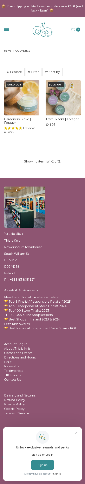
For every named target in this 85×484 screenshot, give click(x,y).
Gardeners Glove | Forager (17, 120)
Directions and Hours (20, 357)
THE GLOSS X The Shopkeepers (28, 315)
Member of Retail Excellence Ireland (31, 297)
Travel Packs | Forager (62, 119)
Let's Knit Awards (17, 324)
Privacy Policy (14, 404)
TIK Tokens (12, 375)
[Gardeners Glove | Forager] (21, 97)
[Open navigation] (6, 29)
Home (7, 50)
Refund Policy (14, 400)
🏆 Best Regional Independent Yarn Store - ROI (40, 328)
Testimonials (13, 371)
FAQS (8, 362)
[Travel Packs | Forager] (63, 97)
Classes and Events (18, 353)
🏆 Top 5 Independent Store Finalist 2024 (35, 306)
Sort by (54, 72)
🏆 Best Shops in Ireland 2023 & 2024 (32, 319)
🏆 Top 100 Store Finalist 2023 (26, 310)
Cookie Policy (14, 409)
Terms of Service (16, 413)
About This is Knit (17, 348)
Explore (16, 72)
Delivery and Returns (19, 395)
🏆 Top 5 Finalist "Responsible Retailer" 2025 (37, 301)
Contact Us (12, 379)
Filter (35, 72)
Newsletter (12, 366)
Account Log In (15, 344)
